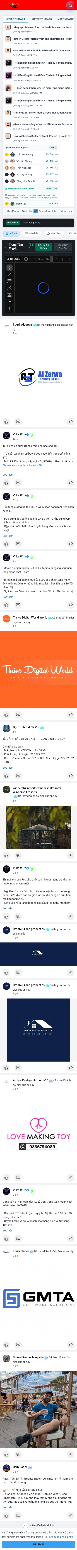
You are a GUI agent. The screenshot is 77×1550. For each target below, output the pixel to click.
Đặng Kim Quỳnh (25, 181)
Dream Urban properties (29, 929)
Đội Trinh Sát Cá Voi (26, 727)
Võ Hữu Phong (24, 161)
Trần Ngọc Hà (23, 167)
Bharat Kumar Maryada (28, 1357)
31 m (15, 500)
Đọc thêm (8, 474)
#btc (41, 465)
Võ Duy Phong (24, 174)
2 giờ (15, 873)
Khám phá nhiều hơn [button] (61, 1536)
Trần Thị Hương (24, 154)
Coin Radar (20, 1467)
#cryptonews (30, 465)
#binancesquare (12, 465)
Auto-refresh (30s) (48, 211)
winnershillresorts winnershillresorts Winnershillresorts (37, 790)
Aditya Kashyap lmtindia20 (30, 1080)
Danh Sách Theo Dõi (63, 247)
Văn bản (33, 233)
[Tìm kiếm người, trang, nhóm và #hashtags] (70, 5)
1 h (14, 561)
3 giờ (15, 1365)
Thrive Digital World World (30, 617)
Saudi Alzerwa (22, 324)
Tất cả (13, 233)
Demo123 (21, 203)
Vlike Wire (19, 434)
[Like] (38, 422)
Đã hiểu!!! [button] (38, 1544)
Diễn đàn (28, 211)
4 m (15, 333)
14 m (15, 439)
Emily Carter (21, 1251)
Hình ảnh (55, 233)
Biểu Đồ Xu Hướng (43, 247)
